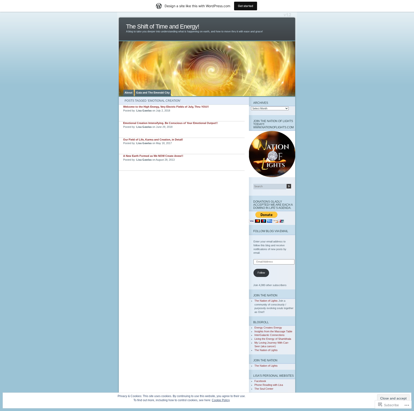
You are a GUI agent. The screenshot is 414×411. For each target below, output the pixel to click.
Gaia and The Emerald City (153, 92)
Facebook (260, 381)
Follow (261, 272)
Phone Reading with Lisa (268, 384)
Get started (245, 6)
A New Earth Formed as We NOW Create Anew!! (153, 155)
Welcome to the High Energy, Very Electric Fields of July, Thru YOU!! (166, 106)
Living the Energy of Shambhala (272, 338)
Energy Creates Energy (268, 327)
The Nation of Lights (266, 300)
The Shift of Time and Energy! (162, 26)
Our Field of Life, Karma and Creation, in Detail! (153, 139)
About (128, 92)
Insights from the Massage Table (273, 331)
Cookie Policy (221, 400)
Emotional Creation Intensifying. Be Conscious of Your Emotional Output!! (170, 123)
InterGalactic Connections (269, 335)
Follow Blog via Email (270, 231)
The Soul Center (263, 388)
